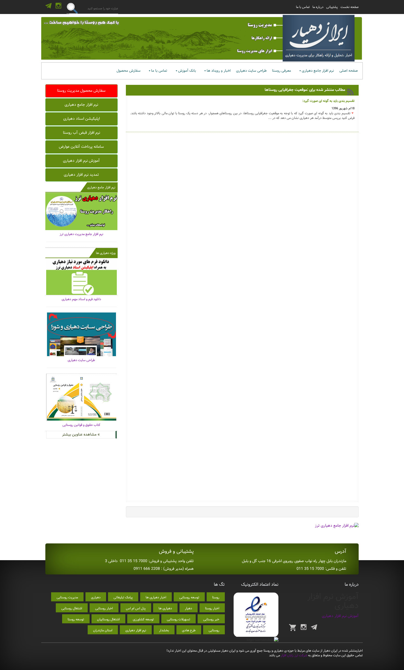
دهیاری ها (165, 608)
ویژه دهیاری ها (105, 253)
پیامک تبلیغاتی (123, 597)
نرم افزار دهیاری (135, 630)
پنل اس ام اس (136, 608)
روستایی (214, 630)
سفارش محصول (128, 71)
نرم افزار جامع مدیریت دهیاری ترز (81, 234)
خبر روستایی (211, 619)
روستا (215, 597)
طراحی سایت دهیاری (251, 71)
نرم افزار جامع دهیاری (318, 71)
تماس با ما (303, 7)
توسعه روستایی (189, 597)
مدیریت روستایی (67, 597)
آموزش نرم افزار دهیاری (81, 161)
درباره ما (317, 7)
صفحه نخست (350, 7)
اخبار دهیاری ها (156, 597)
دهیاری (96, 597)
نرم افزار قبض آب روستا (81, 133)
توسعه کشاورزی (143, 619)
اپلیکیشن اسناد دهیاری (81, 119)
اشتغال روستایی (71, 608)
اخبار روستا (212, 608)
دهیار (188, 608)
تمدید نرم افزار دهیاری (81, 175)
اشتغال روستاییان (108, 619)
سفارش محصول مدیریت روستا (81, 91)
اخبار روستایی (104, 608)
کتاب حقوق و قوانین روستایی (81, 425)
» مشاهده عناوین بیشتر (81, 434)
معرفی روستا (281, 71)
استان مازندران (102, 630)
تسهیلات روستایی (178, 619)
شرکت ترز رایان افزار (293, 655)
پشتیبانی (332, 7)
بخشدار (164, 630)
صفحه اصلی (348, 71)
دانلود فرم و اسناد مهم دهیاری (81, 299)
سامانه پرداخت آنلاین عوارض (81, 147)
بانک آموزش (187, 71)
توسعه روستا (76, 619)
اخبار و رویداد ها (219, 71)
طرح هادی (189, 630)
